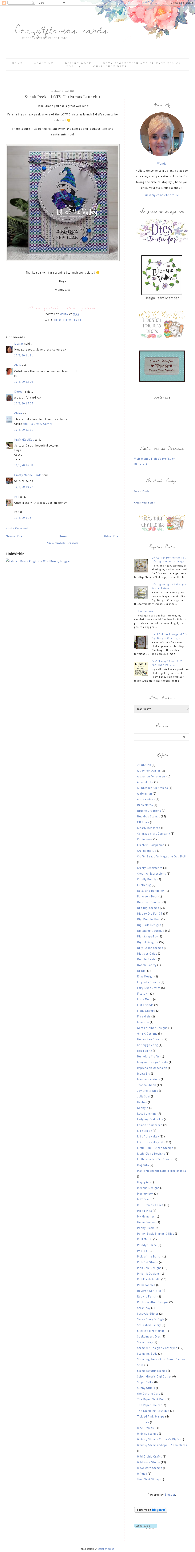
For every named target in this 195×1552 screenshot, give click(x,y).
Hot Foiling (144, 1051)
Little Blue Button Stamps (155, 1148)
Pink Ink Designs (148, 1273)
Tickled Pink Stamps (151, 1416)
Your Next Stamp (148, 1479)
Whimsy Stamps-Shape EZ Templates (162, 1445)
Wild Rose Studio (148, 1462)
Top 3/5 (74, 66)
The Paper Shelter (149, 1405)
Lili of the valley (148, 1136)
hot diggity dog (147, 1045)
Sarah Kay (143, 1308)
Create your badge (144, 503)
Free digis (144, 1016)
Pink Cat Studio (147, 1262)
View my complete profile (162, 195)
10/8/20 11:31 (23, 355)
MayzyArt (143, 1182)
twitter (70, 307)
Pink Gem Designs (149, 1268)
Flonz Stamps (146, 1011)
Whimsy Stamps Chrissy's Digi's (158, 1439)
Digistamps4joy (147, 936)
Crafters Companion (151, 845)
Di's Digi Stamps (148, 908)
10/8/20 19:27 (23, 487)
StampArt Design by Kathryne (157, 1348)
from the (143, 1022)
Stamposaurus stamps (152, 1371)
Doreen (19, 391)
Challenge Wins (110, 66)
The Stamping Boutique (153, 1411)
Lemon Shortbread (149, 1125)
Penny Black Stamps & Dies (155, 1233)
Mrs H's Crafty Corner (38, 424)
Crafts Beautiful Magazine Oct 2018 (161, 856)
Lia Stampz (144, 1131)
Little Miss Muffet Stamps (155, 1159)
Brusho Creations (149, 810)
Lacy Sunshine (147, 1113)
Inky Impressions (148, 1079)
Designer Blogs (106, 1549)
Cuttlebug (144, 885)
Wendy (161, 163)
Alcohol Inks (145, 782)
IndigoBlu (143, 1073)
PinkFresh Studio (149, 1279)
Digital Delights (147, 942)
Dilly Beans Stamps (150, 948)
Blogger (170, 1494)
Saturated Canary (149, 1325)
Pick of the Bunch (149, 1256)
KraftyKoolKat (24, 439)
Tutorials (143, 1422)
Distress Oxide (147, 953)
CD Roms (143, 822)
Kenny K (142, 1108)
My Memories (146, 1216)
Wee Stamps (145, 1428)
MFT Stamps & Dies (150, 1205)
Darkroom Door (147, 896)
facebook (51, 307)
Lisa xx (19, 343)
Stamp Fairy (145, 1342)
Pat (16, 497)
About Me (44, 63)
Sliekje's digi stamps (151, 1331)
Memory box (145, 1193)
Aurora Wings (146, 799)
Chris (17, 365)
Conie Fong (145, 839)
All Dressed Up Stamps (152, 788)
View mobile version (62, 543)
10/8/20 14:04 (23, 403)
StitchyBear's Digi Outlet (154, 1376)
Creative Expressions (151, 873)
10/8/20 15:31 (23, 429)
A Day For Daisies (149, 770)
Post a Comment (17, 528)
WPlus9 (142, 1473)
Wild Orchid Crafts (149, 1456)
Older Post (111, 536)
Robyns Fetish (147, 1296)
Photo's (142, 1251)
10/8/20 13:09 (23, 381)
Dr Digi (141, 971)
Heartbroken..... (147, 611)
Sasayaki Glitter (147, 1313)
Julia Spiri (143, 1096)
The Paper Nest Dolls (151, 1399)
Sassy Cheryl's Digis (150, 1319)
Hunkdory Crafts (148, 1056)
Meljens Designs (148, 1188)
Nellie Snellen (146, 1222)
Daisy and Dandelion (151, 890)
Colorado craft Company (153, 833)
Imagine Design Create (152, 1062)
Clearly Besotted (148, 828)
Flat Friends (145, 1005)
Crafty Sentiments (149, 868)
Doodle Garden (147, 959)
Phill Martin (145, 1239)
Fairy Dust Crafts (149, 988)
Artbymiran (144, 793)
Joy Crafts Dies (147, 1091)
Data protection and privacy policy (142, 63)
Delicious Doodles (149, 902)
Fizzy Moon (144, 999)
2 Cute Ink (144, 765)
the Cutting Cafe (148, 1393)
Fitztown (143, 993)
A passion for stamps (151, 776)
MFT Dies (143, 1199)
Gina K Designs (147, 1033)
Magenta (143, 1165)
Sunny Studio (146, 1388)
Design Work (78, 63)
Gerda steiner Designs (152, 1028)
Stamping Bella (147, 1353)
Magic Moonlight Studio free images (161, 1171)
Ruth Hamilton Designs (153, 1302)
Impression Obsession (152, 1068)
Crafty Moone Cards (28, 475)
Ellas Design (145, 976)
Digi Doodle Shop (149, 919)
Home (17, 63)
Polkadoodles (146, 1285)
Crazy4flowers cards (61, 29)
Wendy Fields (141, 491)
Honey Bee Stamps (150, 1039)
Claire (18, 413)
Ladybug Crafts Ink (150, 1119)
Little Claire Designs (151, 1153)
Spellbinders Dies (149, 1336)
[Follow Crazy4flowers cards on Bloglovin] (150, 1511)
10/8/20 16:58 (23, 465)
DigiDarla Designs (149, 925)
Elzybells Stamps (148, 982)
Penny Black (145, 1228)
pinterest (89, 307)
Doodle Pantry (147, 965)
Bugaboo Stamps (148, 816)
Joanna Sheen (146, 1085)
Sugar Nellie (145, 1382)
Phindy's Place (147, 1245)
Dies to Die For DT (149, 913)
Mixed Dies (144, 1211)
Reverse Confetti (149, 1291)
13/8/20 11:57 (23, 517)
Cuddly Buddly (147, 879)
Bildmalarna (145, 805)
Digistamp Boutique (150, 930)
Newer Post (15, 536)
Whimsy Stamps (147, 1433)
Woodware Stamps (149, 1468)
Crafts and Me (146, 850)
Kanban (142, 1102)
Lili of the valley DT (67, 320)
